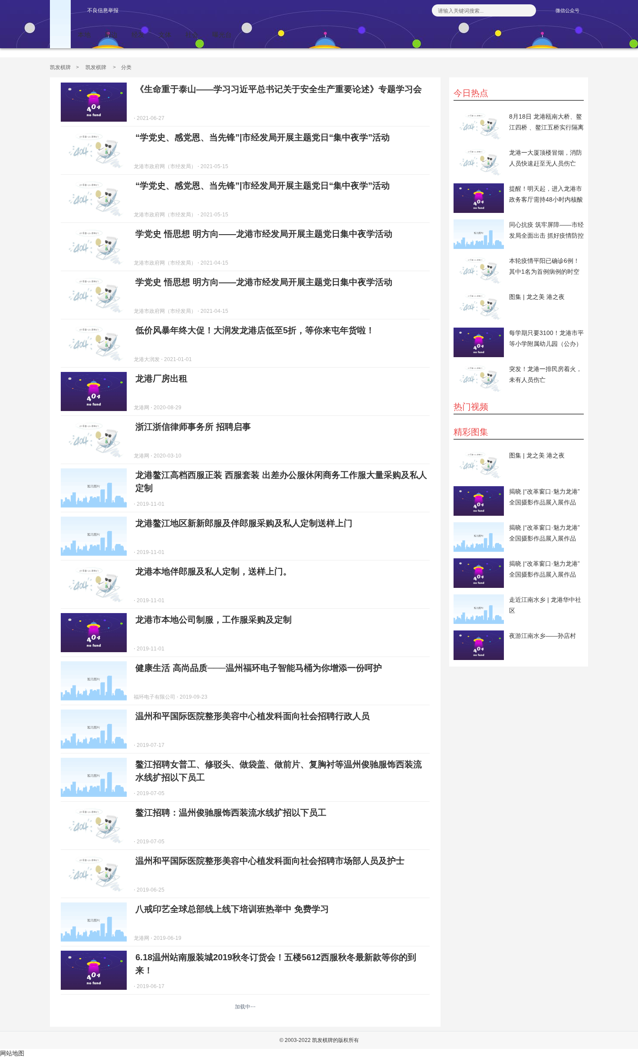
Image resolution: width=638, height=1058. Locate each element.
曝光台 (222, 34)
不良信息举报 (102, 10)
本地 (84, 34)
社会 (191, 34)
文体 (164, 34)
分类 (126, 67)
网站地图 (12, 1053)
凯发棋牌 (60, 67)
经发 (138, 34)
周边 (111, 34)
